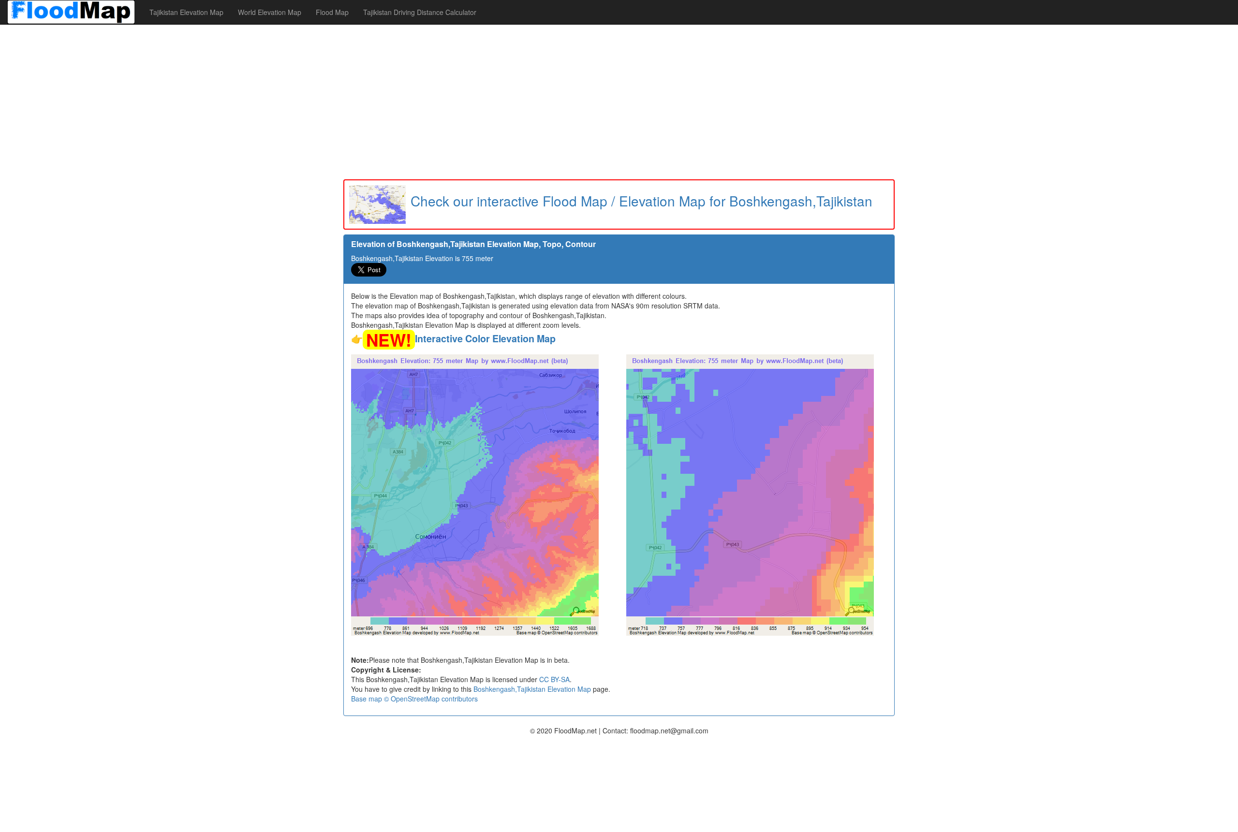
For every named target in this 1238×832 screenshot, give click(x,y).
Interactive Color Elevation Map (485, 338)
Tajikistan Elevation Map (186, 12)
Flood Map (332, 12)
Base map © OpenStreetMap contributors (414, 698)
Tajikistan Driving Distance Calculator (419, 12)
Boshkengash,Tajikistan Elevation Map (532, 689)
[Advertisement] (619, 102)
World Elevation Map (269, 12)
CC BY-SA (554, 679)
